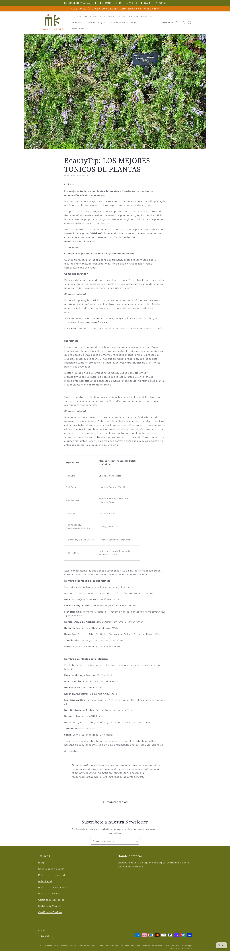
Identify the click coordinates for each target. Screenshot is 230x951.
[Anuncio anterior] (39, 8)
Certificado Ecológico (51, 899)
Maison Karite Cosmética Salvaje (61, 946)
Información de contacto (181, 948)
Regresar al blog (117, 801)
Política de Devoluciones (53, 887)
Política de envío (172, 946)
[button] (78, 22)
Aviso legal (187, 946)
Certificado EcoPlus (50, 912)
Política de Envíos (49, 893)
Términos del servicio (152, 946)
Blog (41, 862)
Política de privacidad (51, 875)
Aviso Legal (45, 881)
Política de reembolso (108, 946)
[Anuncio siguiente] (191, 8)
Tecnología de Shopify (86, 946)
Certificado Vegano (49, 906)
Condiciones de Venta (51, 869)
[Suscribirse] (137, 841)
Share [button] (70, 184)
